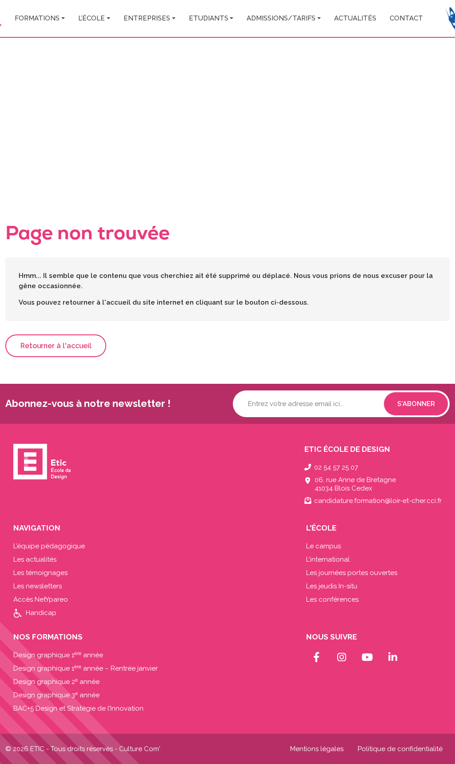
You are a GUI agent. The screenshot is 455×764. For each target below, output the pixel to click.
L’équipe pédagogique (49, 546)
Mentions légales (316, 749)
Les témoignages (40, 573)
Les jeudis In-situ (331, 586)
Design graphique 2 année (56, 682)
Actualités (355, 18)
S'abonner (416, 404)
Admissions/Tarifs (281, 18)
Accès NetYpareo (40, 599)
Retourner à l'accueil (56, 346)
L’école (91, 18)
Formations (37, 18)
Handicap (41, 613)
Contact (406, 18)
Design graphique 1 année (58, 655)
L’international (328, 559)
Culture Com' (139, 749)
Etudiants (208, 18)
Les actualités (34, 559)
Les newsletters (37, 586)
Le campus (323, 546)
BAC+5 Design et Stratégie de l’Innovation (78, 708)
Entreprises (147, 18)
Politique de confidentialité (400, 749)
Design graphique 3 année (56, 695)
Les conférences (332, 599)
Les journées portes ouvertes (351, 573)
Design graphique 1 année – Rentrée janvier (85, 668)
